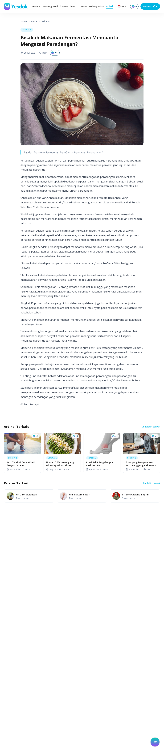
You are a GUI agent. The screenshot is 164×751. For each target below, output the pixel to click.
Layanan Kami (67, 6)
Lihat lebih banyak (150, 426)
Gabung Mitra (96, 6)
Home (23, 21)
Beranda (36, 6)
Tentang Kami (50, 6)
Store (84, 6)
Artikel (109, 6)
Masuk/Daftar (150, 6)
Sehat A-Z (47, 21)
